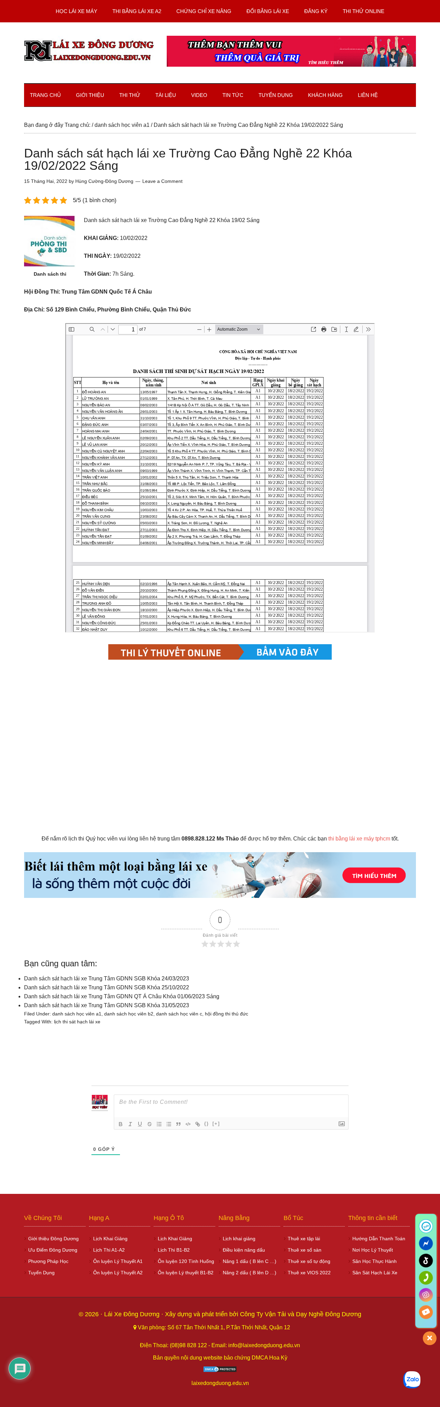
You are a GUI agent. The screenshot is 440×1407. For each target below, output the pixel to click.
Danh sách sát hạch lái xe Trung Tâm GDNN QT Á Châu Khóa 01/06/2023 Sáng (121, 996)
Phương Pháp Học (48, 1261)
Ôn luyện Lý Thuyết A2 (118, 1272)
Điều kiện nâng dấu (244, 1250)
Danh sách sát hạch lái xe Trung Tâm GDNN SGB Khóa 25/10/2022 (106, 987)
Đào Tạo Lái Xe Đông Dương (89, 51)
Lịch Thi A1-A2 (109, 1250)
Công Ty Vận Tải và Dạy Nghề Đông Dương (300, 1314)
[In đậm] (120, 1124)
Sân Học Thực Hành (374, 1261)
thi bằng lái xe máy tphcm (359, 839)
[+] (216, 1123)
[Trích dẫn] (178, 1124)
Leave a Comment (162, 181)
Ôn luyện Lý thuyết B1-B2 (185, 1272)
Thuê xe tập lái (304, 1238)
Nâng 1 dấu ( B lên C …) (249, 1261)
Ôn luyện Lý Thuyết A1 (118, 1261)
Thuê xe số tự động (309, 1261)
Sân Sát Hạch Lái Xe (374, 1272)
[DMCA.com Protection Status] (220, 1371)
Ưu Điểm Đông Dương (52, 1250)
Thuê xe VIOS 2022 (309, 1272)
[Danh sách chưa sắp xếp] (169, 1124)
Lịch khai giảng (239, 1238)
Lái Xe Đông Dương (132, 1314)
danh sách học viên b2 (128, 1013)
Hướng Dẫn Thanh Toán (378, 1238)
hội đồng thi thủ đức (226, 1013)
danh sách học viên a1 (76, 1013)
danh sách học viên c (179, 1013)
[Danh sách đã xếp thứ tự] (159, 1124)
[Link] (197, 1124)
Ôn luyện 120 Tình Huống (186, 1261)
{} (206, 1123)
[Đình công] (149, 1124)
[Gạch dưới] (140, 1124)
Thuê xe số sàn (304, 1250)
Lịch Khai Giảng (110, 1238)
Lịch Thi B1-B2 (174, 1250)
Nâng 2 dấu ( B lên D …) (249, 1272)
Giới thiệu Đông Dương (53, 1238)
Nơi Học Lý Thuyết (372, 1250)
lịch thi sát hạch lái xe (77, 1021)
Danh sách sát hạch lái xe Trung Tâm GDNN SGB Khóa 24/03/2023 (106, 978)
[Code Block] (188, 1124)
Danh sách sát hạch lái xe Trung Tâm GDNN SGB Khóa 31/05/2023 (106, 1005)
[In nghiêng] (130, 1124)
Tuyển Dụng (41, 1272)
